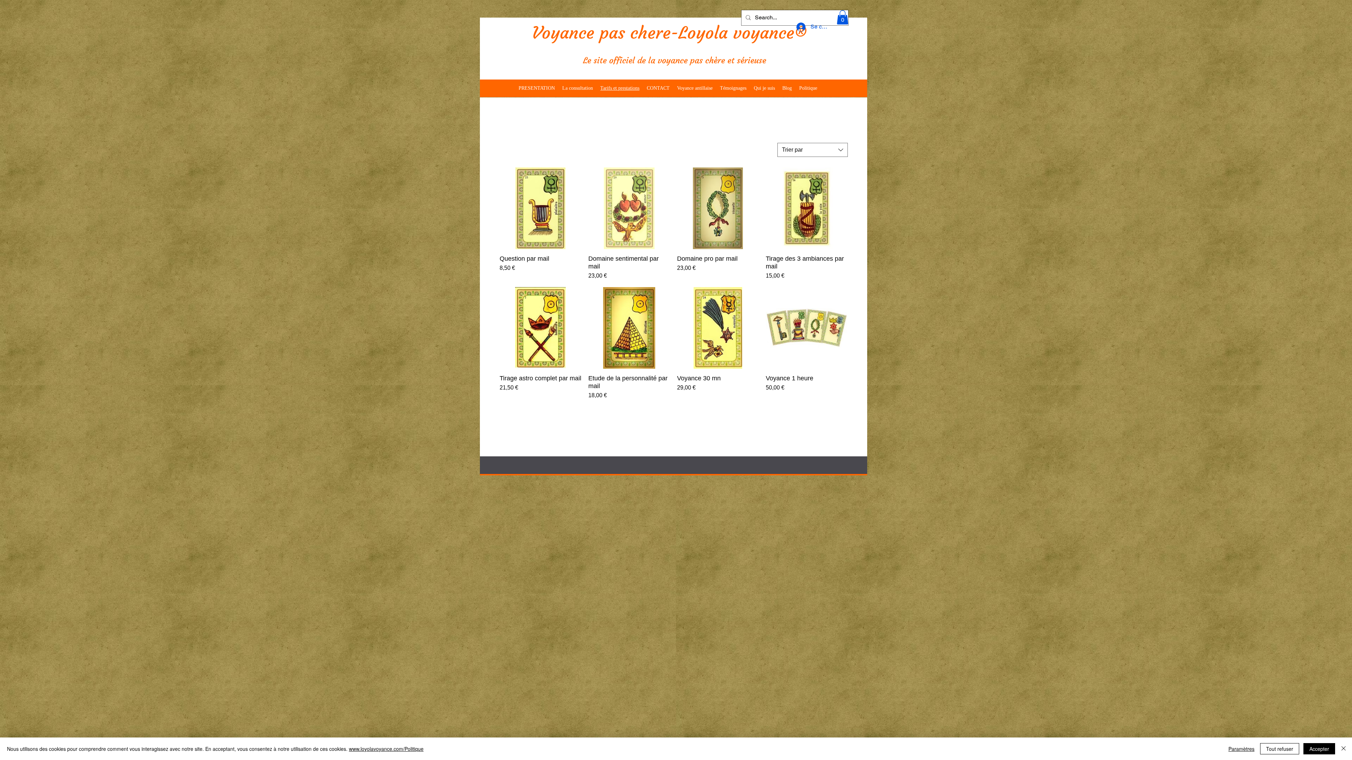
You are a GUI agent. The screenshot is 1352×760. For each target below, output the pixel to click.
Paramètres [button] (1241, 748)
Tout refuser (1279, 748)
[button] (843, 17)
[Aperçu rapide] (540, 208)
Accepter (1319, 748)
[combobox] (812, 150)
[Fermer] (1343, 748)
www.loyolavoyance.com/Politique (386, 748)
